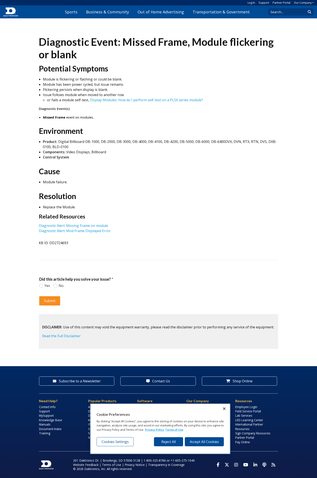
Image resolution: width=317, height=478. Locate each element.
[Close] (224, 408)
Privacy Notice (135, 465)
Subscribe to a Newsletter (79, 381)
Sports (71, 11)
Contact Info (47, 407)
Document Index (50, 429)
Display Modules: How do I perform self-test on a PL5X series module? (146, 100)
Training (44, 433)
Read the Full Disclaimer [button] (61, 336)
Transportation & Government (221, 11)
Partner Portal (281, 3)
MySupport (46, 415)
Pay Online (242, 442)
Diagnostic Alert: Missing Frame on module (73, 225)
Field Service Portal (248, 411)
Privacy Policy (154, 430)
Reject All (168, 441)
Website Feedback (86, 465)
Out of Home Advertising (161, 11)
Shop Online (242, 381)
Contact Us (160, 381)
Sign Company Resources (252, 433)
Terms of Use (111, 465)
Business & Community (107, 11)
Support (264, 3)
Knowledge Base (50, 420)
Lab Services (243, 415)
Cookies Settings (115, 441)
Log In (251, 3)
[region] (160, 429)
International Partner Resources (249, 426)
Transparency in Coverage (166, 465)
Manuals (44, 424)
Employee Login (246, 407)
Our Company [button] (303, 3)
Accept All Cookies (204, 441)
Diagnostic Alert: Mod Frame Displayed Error (75, 230)
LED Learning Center (249, 420)
